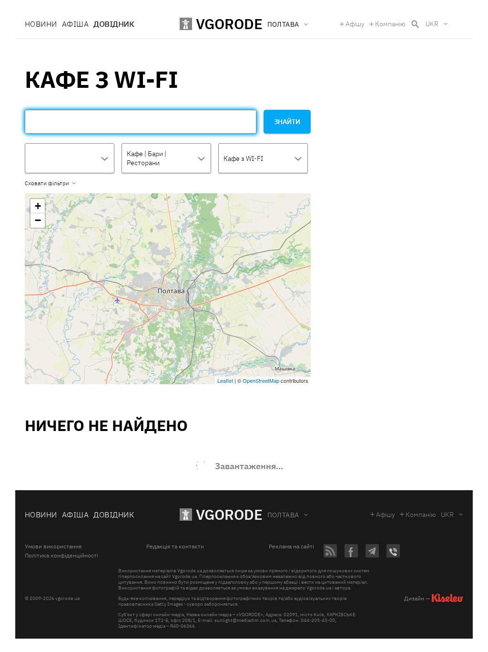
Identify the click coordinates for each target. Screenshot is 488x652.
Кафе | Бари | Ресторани (146, 158)
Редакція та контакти (175, 546)
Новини (41, 24)
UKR (432, 24)
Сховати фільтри (47, 183)
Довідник (113, 24)
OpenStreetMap (261, 380)
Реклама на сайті (291, 546)
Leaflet (225, 380)
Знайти (287, 121)
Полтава (283, 515)
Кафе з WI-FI (243, 158)
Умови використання (53, 546)
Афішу (355, 24)
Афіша (75, 24)
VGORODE (229, 514)
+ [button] (38, 206)
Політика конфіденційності (61, 555)
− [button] (38, 220)
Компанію (390, 24)
